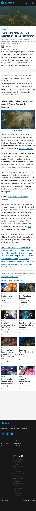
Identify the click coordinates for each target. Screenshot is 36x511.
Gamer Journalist (18, 478)
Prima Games (18, 469)
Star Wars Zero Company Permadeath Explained (25, 299)
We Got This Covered (18, 474)
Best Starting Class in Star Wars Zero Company (26, 325)
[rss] (3, 434)
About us (3, 441)
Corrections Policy (18, 446)
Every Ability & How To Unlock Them (15, 250)
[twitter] (7, 434)
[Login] (33, 3)
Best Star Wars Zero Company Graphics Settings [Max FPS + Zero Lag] (8, 354)
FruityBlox (18, 491)
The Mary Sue (18, 486)
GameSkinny (18, 481)
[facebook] (12, 434)
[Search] (26, 3)
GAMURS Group (31, 500)
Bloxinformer (18, 493)
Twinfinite (18, 461)
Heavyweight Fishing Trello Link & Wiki (26, 352)
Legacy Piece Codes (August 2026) (24, 381)
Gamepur (18, 464)
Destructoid (18, 476)
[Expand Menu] (29, 3)
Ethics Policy (16, 441)
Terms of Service (6, 446)
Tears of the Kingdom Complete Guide (15, 247)
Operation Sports (18, 483)
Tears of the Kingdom (26, 148)
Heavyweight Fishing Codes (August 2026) (7, 381)
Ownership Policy (17, 443)
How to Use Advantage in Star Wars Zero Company (8, 326)
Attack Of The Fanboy (18, 466)
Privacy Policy (5, 443)
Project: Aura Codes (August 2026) (7, 298)
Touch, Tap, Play (18, 488)
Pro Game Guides (18, 459)
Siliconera (18, 471)
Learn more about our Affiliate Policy (9, 276)
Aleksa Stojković (6, 303)
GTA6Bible (18, 495)
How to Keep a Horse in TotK (18, 196)
